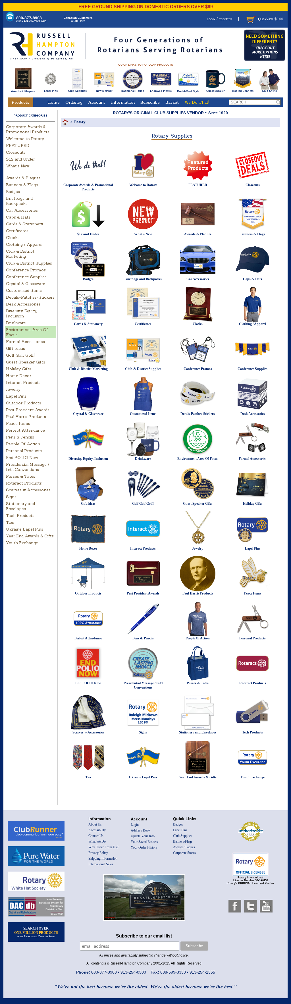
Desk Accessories (23, 304)
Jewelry (13, 389)
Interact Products (23, 382)
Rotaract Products (24, 483)
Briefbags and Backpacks (19, 201)
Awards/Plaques (184, 847)
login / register (219, 19)
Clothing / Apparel (24, 244)
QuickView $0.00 (270, 19)
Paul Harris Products (26, 416)
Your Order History (144, 847)
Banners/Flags (182, 841)
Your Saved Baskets (144, 842)
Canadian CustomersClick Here (78, 19)
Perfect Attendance (25, 430)
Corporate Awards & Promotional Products (27, 129)
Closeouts (16, 152)
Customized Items (24, 290)
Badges (13, 191)
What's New (17, 166)
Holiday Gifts (18, 368)
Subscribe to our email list (144, 936)
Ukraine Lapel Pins (24, 529)
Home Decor (18, 375)
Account (96, 102)
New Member (104, 91)
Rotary (80, 122)
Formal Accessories (25, 341)
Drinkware (16, 322)
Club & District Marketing (20, 254)
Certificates (17, 230)
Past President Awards (27, 409)
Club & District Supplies (29, 263)
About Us (95, 824)
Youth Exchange (22, 542)
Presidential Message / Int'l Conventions (27, 467)
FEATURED (17, 145)
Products (20, 102)
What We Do (97, 841)
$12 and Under (20, 159)
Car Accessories (22, 210)
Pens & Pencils (20, 437)
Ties (10, 522)
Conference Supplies (26, 276)
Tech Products (20, 515)
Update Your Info (143, 836)
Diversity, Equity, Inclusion (21, 313)
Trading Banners (242, 91)
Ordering (73, 102)
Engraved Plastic (161, 91)
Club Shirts (269, 91)
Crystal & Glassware (25, 283)
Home (53, 102)
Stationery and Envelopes (20, 506)
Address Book (140, 830)
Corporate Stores (184, 853)
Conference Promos (26, 270)
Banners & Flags (22, 184)
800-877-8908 (31, 19)
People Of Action (23, 443)
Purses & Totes (20, 476)
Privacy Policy (98, 853)
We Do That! (196, 102)
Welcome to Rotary (25, 138)
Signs (11, 496)
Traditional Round (132, 91)
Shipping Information (102, 858)
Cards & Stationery (24, 223)
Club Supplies (77, 91)
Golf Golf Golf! (20, 355)
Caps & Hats (18, 217)
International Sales (100, 864)
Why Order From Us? (103, 847)
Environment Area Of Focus (197, 459)
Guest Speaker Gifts (25, 362)
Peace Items (18, 423)
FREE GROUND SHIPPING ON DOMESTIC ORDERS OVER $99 (145, 6)
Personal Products (24, 450)
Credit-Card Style (188, 91)
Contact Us (95, 836)
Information (123, 102)
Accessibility (97, 830)
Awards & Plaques (23, 91)
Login (135, 825)
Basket (172, 102)
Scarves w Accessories (28, 489)
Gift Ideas (15, 348)
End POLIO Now (22, 457)
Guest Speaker (215, 91)
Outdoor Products (23, 403)
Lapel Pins (51, 91)
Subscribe (150, 102)
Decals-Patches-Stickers (30, 297)
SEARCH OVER (36, 932)
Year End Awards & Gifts (30, 536)
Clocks (13, 237)
